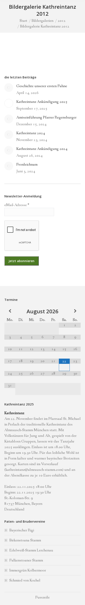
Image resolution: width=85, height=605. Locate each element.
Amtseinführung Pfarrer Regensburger (46, 117)
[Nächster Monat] (75, 311)
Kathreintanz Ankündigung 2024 (41, 148)
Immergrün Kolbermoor (27, 570)
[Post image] (8, 87)
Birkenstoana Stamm (25, 540)
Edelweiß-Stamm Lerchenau (31, 550)
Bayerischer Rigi (21, 530)
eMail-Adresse (16, 205)
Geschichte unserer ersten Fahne (41, 86)
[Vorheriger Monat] (9, 311)
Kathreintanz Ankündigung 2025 (41, 101)
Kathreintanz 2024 (30, 133)
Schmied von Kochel (24, 580)
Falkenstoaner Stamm (26, 560)
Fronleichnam (26, 164)
